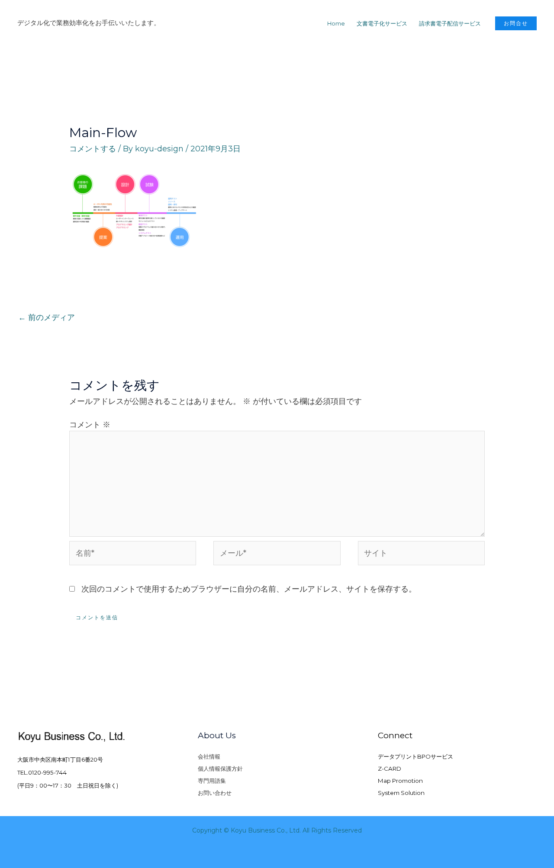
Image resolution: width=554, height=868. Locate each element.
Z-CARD (389, 768)
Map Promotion (400, 780)
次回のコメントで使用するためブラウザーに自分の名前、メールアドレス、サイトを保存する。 (248, 589)
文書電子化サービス (382, 23)
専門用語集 (212, 780)
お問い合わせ (215, 792)
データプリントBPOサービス (415, 756)
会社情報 (209, 756)
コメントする (92, 149)
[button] (516, 23)
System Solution (401, 792)
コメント (89, 424)
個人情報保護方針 (220, 768)
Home (336, 23)
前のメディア (46, 317)
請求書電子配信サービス (450, 23)
